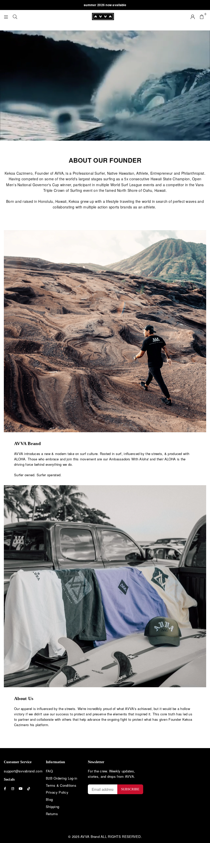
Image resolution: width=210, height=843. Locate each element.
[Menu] (6, 16)
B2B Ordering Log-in (61, 778)
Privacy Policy (57, 792)
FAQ (49, 771)
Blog (49, 799)
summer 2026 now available (105, 5)
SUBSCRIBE (130, 789)
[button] (201, 16)
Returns (52, 813)
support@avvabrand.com (23, 771)
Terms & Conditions (61, 785)
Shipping (52, 806)
